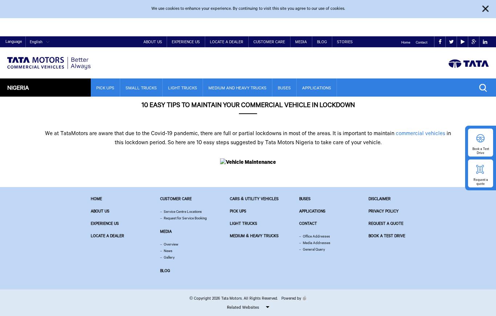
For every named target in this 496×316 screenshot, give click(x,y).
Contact (421, 42)
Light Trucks (182, 87)
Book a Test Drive (387, 235)
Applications (316, 87)
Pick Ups (105, 87)
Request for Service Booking (185, 218)
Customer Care (269, 41)
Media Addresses (316, 242)
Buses (284, 87)
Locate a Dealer (226, 41)
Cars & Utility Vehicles (254, 198)
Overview (171, 244)
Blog (322, 41)
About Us (152, 41)
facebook (440, 42)
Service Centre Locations (183, 211)
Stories (345, 41)
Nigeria (18, 87)
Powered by (291, 298)
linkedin (485, 42)
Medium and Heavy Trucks (237, 87)
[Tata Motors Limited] (49, 59)
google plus (473, 42)
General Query (314, 249)
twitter (451, 42)
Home (405, 42)
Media (301, 41)
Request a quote (386, 223)
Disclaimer (380, 198)
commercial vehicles (420, 133)
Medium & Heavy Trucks (254, 235)
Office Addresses (316, 236)
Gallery (169, 257)
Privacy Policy (384, 211)
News (168, 250)
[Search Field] (485, 87)
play (462, 42)
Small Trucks (141, 87)
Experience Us (186, 41)
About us (100, 211)
